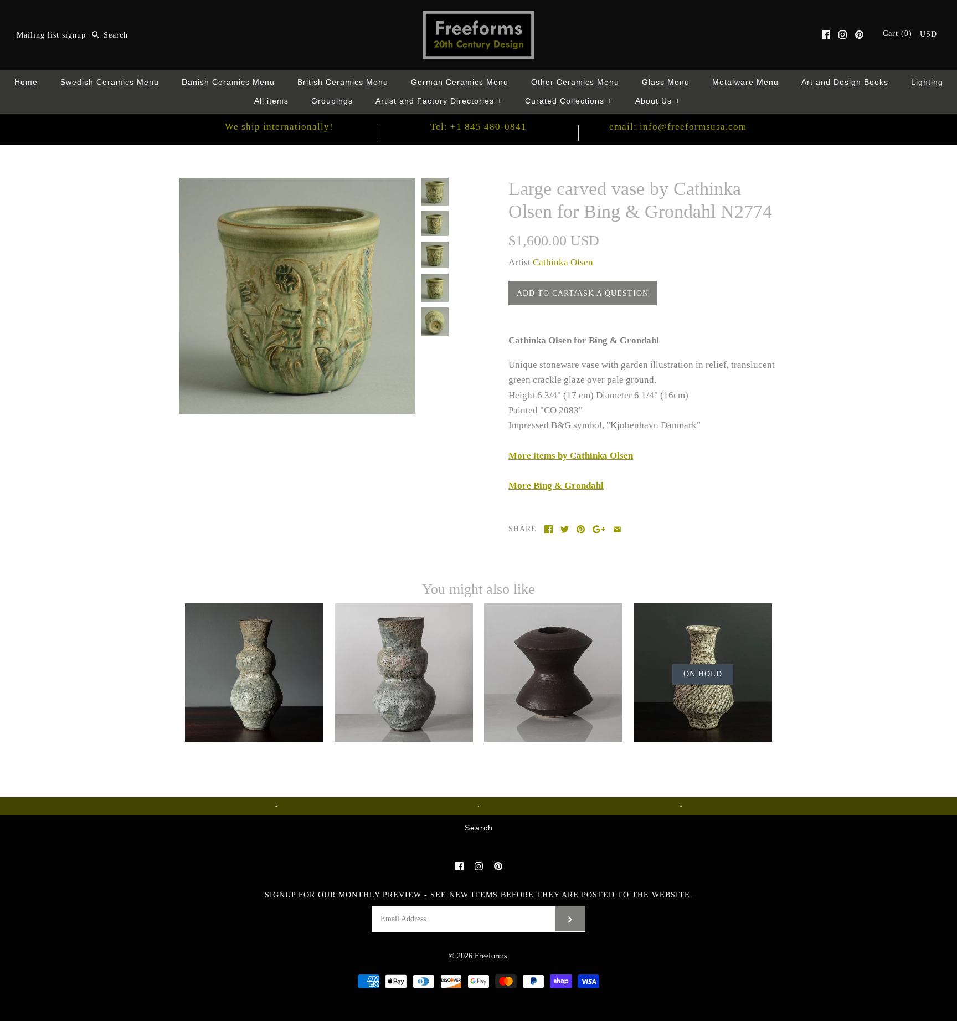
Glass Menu (666, 82)
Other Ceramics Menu (575, 82)
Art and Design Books (844, 82)
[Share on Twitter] (564, 529)
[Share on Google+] (599, 529)
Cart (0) (899, 33)
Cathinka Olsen (563, 262)
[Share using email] (617, 529)
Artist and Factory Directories (438, 101)
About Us (657, 101)
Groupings (332, 101)
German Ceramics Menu (459, 82)
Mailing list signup (51, 35)
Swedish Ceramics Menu (109, 82)
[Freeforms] (478, 18)
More (556, 485)
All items (271, 101)
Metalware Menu (745, 82)
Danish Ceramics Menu (228, 82)
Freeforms (491, 956)
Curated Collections (569, 101)
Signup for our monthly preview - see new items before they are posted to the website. (479, 895)
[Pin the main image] (581, 529)
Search (479, 828)
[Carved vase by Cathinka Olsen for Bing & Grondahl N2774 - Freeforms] (297, 185)
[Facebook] (826, 34)
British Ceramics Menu (342, 82)
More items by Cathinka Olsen (570, 455)
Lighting (927, 82)
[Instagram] (842, 34)
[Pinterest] (859, 34)
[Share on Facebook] (548, 529)
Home (26, 82)
